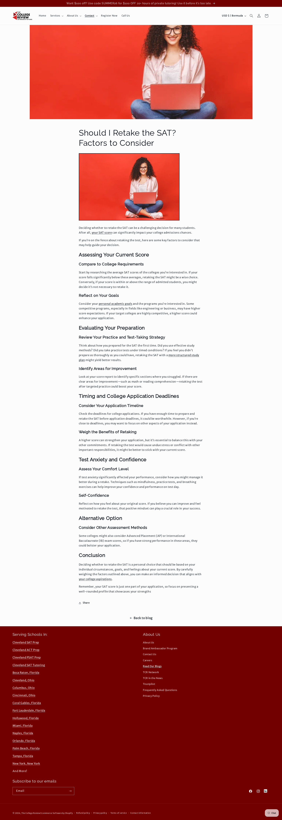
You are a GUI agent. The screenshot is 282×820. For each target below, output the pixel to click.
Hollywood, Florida (26, 718)
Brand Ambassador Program (160, 648)
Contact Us (149, 654)
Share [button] (86, 602)
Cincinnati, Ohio (24, 695)
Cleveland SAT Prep (26, 642)
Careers (147, 660)
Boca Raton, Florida (26, 673)
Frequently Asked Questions (160, 690)
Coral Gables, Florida (27, 703)
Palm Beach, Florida (26, 748)
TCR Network (151, 672)
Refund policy (83, 813)
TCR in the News (153, 678)
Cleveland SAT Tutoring (29, 665)
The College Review (30, 813)
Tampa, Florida (23, 756)
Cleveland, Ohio (23, 680)
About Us (148, 642)
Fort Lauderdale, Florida (29, 710)
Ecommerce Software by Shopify (56, 813)
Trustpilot (149, 684)
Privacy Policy (151, 696)
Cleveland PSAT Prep (27, 657)
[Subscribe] (70, 791)
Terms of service (118, 813)
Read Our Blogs (152, 666)
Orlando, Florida (24, 741)
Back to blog (143, 618)
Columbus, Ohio (24, 688)
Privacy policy (100, 813)
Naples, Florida (23, 733)
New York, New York (26, 763)
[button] (56, 15)
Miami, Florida (23, 725)
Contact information (140, 813)
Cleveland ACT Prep (26, 650)
